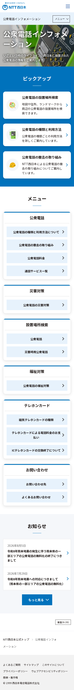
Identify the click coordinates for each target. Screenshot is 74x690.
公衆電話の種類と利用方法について (36, 232)
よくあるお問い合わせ (36, 497)
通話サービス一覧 (36, 271)
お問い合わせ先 (36, 484)
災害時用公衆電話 (36, 352)
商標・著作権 (10, 677)
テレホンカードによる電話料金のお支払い (36, 435)
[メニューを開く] (68, 6)
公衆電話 (36, 339)
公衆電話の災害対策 (36, 305)
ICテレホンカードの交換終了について (36, 450)
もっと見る (36, 600)
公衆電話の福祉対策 (36, 386)
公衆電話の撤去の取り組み (36, 245)
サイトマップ (31, 664)
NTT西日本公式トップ (16, 639)
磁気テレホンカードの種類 (36, 419)
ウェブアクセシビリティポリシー (49, 671)
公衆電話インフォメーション (21, 19)
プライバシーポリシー (15, 671)
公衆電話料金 (36, 258)
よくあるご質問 (11, 664)
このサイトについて (53, 664)
